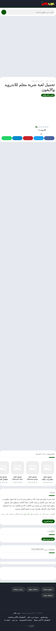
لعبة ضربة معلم (48, 539)
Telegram (17, 138)
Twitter (39, 138)
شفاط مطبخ (33, 589)
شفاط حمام (48, 595)
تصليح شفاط (47, 589)
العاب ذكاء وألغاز (37, 81)
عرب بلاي (17, 613)
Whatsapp (7, 138)
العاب (46, 81)
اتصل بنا (7, 620)
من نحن (14, 620)
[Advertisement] (28, 46)
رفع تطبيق (44, 617)
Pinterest (28, 138)
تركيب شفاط (18, 589)
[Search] (3, 12)
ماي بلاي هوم (28, 514)
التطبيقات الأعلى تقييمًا (42, 620)
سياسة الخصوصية (25, 620)
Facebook (49, 138)
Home (52, 81)
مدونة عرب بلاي (33, 617)
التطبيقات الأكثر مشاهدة (16, 617)
